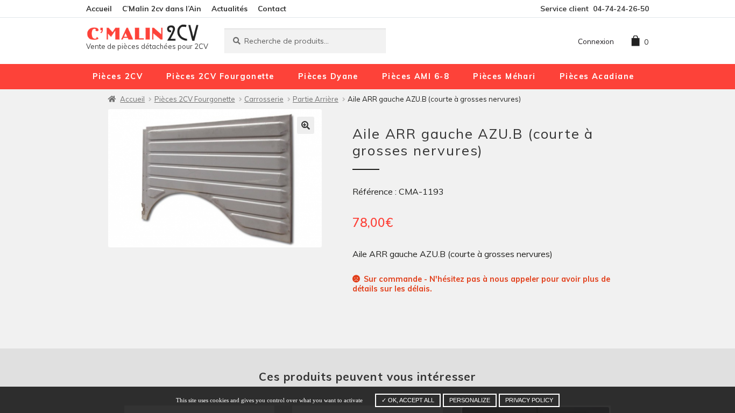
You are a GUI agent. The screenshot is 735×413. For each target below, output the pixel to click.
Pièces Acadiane (597, 76)
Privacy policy (529, 400)
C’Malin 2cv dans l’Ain (161, 8)
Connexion (596, 41)
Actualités (229, 8)
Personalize (469, 400)
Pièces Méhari (504, 76)
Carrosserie (264, 99)
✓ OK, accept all (407, 400)
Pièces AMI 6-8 (415, 76)
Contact (272, 8)
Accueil (99, 8)
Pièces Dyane (328, 76)
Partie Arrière (315, 99)
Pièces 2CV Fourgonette (220, 76)
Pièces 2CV (118, 76)
